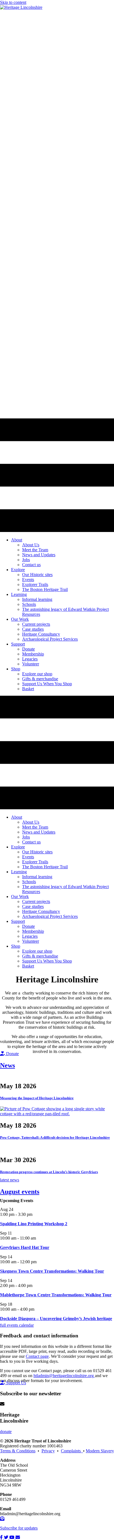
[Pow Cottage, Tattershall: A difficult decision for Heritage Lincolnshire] (57, 1113)
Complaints (72, 1450)
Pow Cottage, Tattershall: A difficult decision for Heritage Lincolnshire (55, 1137)
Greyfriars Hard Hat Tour (24, 1247)
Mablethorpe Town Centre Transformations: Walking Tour (56, 1294)
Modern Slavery (100, 1450)
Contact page (37, 1356)
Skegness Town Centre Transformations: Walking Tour (52, 1271)
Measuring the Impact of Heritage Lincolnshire (37, 1098)
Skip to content (13, 2)
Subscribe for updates (19, 1528)
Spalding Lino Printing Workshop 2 (33, 1223)
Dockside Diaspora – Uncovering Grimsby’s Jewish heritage (56, 1318)
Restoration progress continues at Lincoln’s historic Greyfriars (49, 1172)
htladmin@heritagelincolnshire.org (64, 1375)
